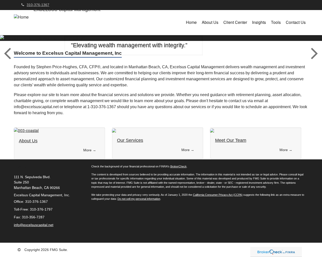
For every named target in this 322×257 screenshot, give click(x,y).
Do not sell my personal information (138, 198)
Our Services (130, 140)
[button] (210, 22)
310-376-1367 (38, 5)
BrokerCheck (178, 166)
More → (89, 150)
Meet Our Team (230, 140)
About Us (28, 140)
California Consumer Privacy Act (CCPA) (218, 194)
